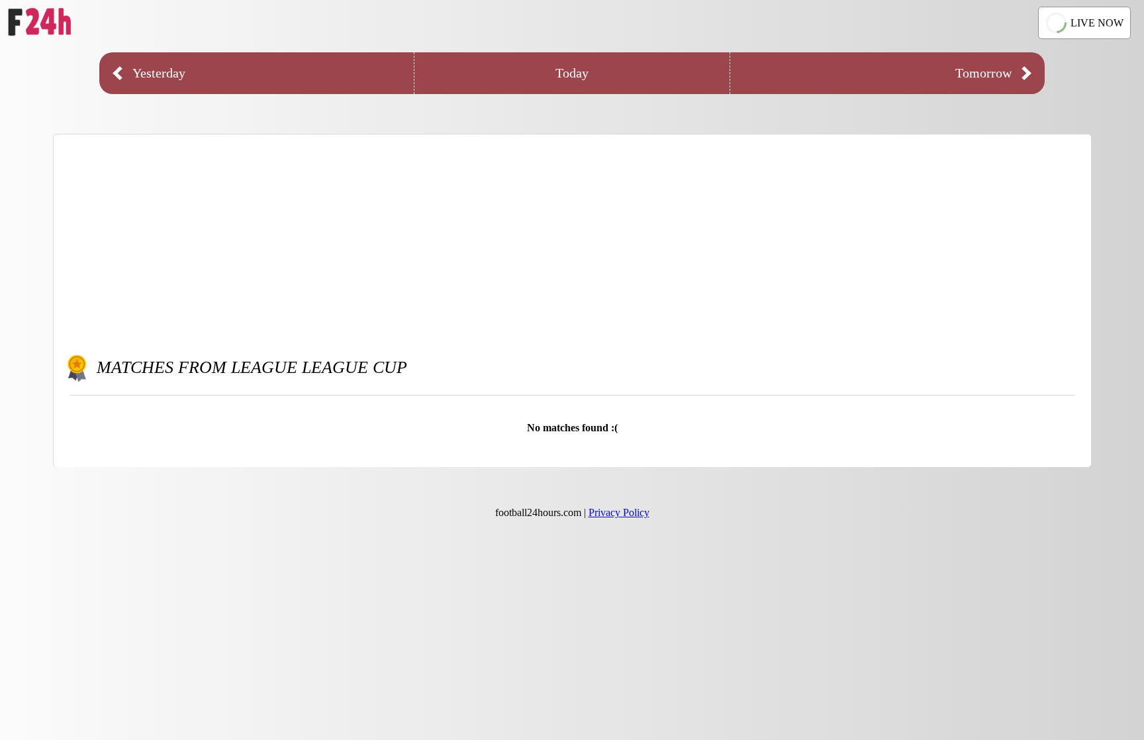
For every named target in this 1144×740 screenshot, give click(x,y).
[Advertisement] (572, 240)
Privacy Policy (619, 512)
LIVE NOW (1097, 22)
